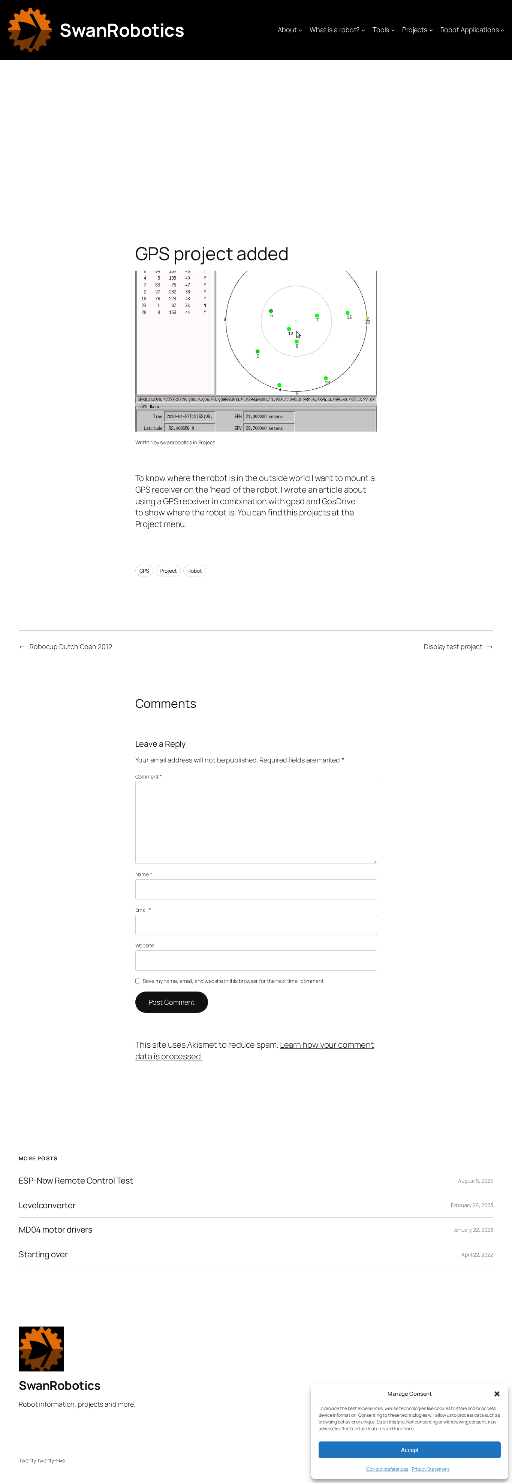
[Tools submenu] (393, 30)
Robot (194, 570)
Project (206, 442)
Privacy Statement (430, 1469)
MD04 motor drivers (56, 1229)
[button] (497, 1394)
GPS (144, 570)
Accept (409, 1450)
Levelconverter (47, 1205)
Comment (148, 776)
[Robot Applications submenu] (502, 30)
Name (143, 874)
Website (144, 945)
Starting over (43, 1254)
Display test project (453, 646)
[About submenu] (300, 30)
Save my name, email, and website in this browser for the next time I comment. (233, 980)
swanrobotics (176, 442)
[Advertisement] (256, 138)
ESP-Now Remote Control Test (76, 1180)
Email (143, 909)
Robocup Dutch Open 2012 (71, 646)
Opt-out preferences (387, 1469)
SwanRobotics (122, 30)
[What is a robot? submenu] (363, 30)
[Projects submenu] (431, 30)
